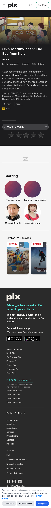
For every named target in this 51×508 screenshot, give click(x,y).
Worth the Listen (14, 402)
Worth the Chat (13, 398)
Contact (10, 440)
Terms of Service (15, 473)
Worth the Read (14, 394)
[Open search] (30, 5)
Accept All (42, 503)
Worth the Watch (14, 390)
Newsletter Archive (15, 464)
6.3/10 (8, 108)
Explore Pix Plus (14, 413)
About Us (11, 424)
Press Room (12, 436)
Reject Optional (25, 503)
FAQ (8, 455)
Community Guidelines (17, 459)
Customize (9, 503)
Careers (10, 432)
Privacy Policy (13, 468)
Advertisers (12, 428)
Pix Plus (10, 444)
